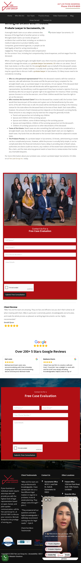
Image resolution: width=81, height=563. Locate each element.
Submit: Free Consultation (15, 295)
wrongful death (41, 66)
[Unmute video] (46, 499)
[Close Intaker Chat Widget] (74, 499)
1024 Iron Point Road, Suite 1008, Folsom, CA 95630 (72, 487)
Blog (71, 16)
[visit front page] (10, 6)
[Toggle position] (70, 499)
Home (10, 16)
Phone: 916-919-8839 (70, 6)
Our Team (31, 16)
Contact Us (47, 20)
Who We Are (19, 16)
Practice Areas (44, 16)
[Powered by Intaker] (64, 558)
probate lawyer (39, 71)
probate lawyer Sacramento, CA (43, 63)
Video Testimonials (60, 16)
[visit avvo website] (8, 542)
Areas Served (34, 20)
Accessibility (33, 554)
